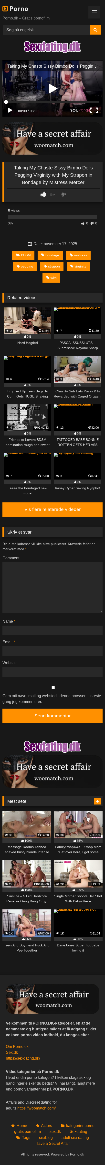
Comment (10, 558)
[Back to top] (89, 1150)
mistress (80, 255)
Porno (18, 8)
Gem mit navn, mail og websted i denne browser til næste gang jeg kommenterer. (51, 699)
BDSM (26, 255)
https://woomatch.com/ (36, 1108)
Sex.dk (12, 1052)
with (54, 278)
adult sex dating (75, 1138)
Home (22, 1126)
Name (8, 621)
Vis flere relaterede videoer (52, 509)
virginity (80, 266)
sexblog (46, 1138)
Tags (26, 1138)
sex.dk (55, 1131)
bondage (52, 255)
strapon (54, 266)
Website (9, 663)
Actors (46, 1126)
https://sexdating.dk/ (23, 1058)
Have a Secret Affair (52, 1143)
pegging (27, 266)
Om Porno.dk (17, 1047)
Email (8, 642)
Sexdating (78, 1131)
